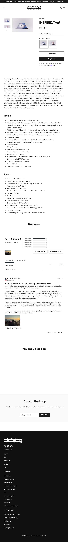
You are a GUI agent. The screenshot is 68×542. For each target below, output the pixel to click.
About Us (6, 457)
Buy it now (52, 59)
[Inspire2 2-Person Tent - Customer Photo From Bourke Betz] (8, 252)
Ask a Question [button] (41, 251)
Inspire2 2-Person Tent (11, 328)
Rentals (6, 464)
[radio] (43, 44)
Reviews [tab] (8, 260)
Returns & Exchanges (10, 486)
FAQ (5, 492)
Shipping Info (8, 483)
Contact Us (7, 476)
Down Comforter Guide (11, 518)
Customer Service (9, 479)
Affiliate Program (9, 496)
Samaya (42, 19)
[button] (59, 332)
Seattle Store (7, 461)
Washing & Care (9, 528)
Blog (5, 467)
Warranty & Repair (9, 489)
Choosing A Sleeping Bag (12, 514)
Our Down (7, 524)
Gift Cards (7, 503)
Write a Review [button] (56, 251)
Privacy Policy (8, 499)
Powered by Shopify (41, 536)
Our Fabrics (7, 521)
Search (6, 454)
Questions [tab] (20, 260)
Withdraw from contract (11, 506)
